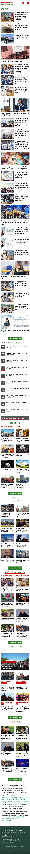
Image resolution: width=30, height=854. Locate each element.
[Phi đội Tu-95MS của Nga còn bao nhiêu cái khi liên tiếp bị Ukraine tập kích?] (7, 523)
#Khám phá (3, 683)
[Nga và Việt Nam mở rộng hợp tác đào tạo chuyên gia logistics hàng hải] (7, 28)
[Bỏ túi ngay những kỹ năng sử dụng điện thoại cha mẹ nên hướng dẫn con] (7, 199)
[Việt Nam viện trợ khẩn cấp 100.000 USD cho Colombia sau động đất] (7, 507)
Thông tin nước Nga (10, 342)
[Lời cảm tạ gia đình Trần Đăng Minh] (22, 448)
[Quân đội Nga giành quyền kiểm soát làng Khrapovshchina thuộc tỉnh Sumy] (22, 538)
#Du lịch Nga (4, 650)
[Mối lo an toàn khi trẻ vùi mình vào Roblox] (22, 597)
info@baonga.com (9, 842)
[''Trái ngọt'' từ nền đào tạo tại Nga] (15, 52)
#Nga (2, 501)
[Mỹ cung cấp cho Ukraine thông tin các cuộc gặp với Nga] (22, 523)
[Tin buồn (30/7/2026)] (7, 463)
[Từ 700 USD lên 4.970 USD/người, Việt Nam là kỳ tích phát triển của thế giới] (22, 553)
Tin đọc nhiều (15, 721)
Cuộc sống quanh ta (15, 572)
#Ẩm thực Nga (14, 650)
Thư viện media (15, 647)
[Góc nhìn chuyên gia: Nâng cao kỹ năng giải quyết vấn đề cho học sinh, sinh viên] (7, 232)
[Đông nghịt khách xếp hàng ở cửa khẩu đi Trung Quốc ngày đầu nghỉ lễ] (7, 582)
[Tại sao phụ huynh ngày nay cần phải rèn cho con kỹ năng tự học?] (7, 91)
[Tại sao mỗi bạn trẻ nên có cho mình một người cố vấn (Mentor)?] (7, 243)
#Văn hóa (18, 702)
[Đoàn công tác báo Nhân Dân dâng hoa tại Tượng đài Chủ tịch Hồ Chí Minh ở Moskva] (22, 479)
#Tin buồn (17, 426)
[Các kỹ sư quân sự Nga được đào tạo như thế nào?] (7, 39)
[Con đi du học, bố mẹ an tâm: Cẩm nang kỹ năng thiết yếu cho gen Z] (7, 254)
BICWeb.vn (20, 846)
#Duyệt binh (8, 681)
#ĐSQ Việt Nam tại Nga (7, 426)
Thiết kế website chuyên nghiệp (11, 845)
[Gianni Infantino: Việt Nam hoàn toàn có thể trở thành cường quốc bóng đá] (22, 746)
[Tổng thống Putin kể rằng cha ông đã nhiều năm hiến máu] (22, 612)
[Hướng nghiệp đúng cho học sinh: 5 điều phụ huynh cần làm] (7, 285)
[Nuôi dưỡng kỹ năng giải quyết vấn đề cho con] (15, 267)
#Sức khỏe (19, 575)
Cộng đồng (15, 423)
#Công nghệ (4, 575)
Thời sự (15, 498)
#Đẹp (21, 650)
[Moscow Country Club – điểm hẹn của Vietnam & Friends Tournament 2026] (22, 433)
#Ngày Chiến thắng (20, 683)
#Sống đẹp (26, 575)
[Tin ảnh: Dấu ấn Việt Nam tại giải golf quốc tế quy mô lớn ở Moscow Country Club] (7, 433)
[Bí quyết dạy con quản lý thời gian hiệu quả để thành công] (7, 297)
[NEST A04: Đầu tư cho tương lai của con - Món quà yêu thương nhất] (7, 308)
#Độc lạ (11, 575)
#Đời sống (8, 702)
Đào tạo (4, 9)
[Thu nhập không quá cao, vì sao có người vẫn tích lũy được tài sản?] (7, 627)
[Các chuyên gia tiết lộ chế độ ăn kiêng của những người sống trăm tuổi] (7, 597)
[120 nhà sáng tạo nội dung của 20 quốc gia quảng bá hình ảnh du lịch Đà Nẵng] (22, 627)
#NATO (7, 501)
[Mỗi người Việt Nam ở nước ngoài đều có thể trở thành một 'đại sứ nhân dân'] (7, 479)
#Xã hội (3, 702)
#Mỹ (11, 501)
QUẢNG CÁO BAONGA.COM (12, 418)
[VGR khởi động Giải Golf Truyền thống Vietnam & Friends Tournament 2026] (22, 463)
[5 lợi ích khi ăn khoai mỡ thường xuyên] (7, 612)
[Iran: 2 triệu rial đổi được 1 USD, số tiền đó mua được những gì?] (22, 507)
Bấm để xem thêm (15, 338)
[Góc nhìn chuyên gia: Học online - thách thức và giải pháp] (15, 321)
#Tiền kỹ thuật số (19, 501)
